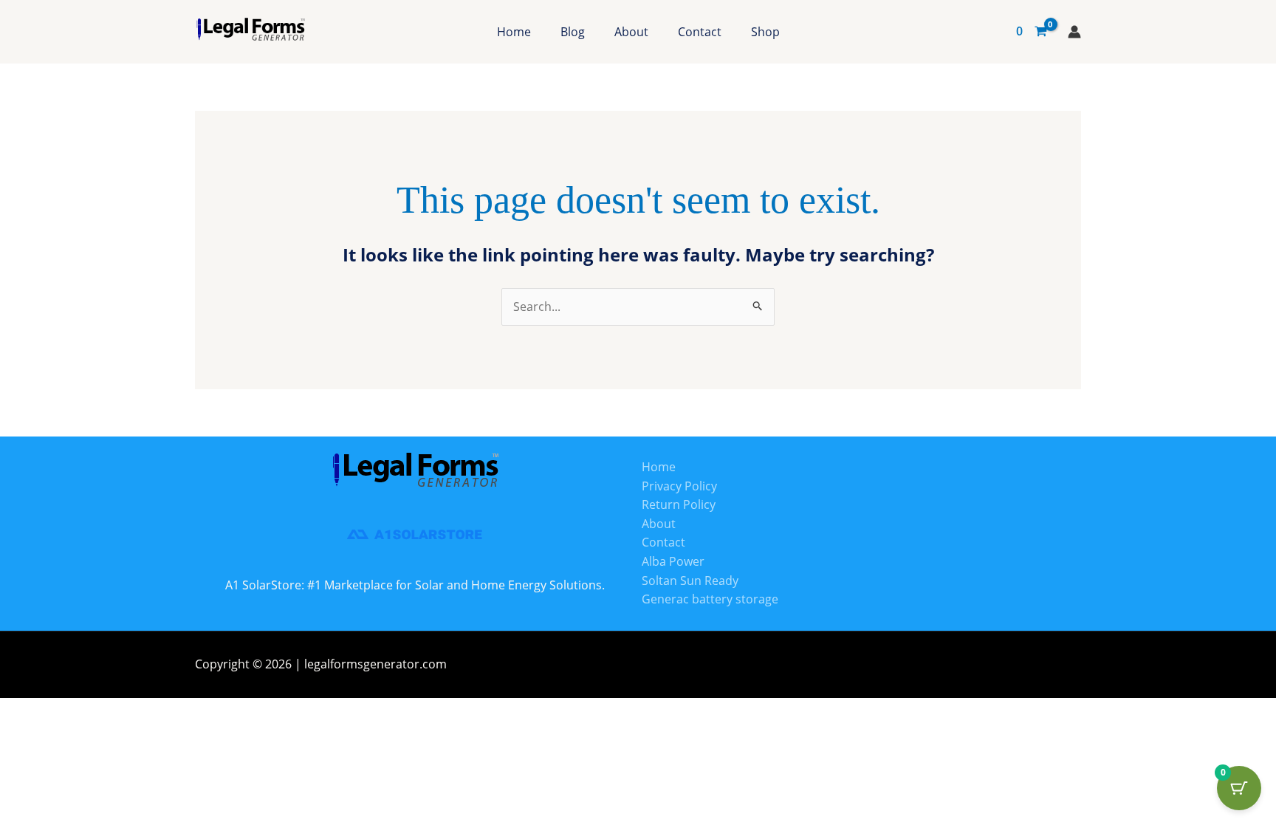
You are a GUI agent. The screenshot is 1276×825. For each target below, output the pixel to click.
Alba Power (673, 561)
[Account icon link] (1074, 31)
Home (514, 32)
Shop (765, 32)
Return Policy (679, 504)
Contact (699, 32)
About (631, 32)
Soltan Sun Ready (690, 580)
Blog (572, 32)
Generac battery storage (710, 599)
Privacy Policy (679, 486)
